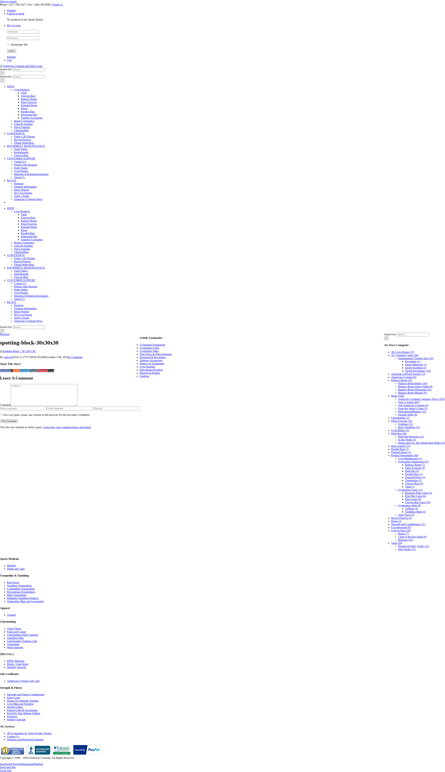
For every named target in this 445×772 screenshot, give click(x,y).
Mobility (11, 565)
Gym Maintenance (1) (410, 458)
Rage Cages (13, 697)
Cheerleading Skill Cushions (22, 634)
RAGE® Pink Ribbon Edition (23, 713)
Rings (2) (396, 521)
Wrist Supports (15, 647)
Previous (5, 334)
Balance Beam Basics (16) (412, 383)
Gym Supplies (147, 366)
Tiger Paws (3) (406, 514)
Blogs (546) (397, 395)
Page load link (8, 767)
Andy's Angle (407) (409, 402)
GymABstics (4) (400, 430)
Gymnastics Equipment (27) (413, 461)
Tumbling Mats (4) (415, 511)
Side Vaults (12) (407, 549)
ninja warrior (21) (400, 446)
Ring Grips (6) (413, 499)
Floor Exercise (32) (401, 420)
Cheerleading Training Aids (22, 641)
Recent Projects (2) (401, 518)
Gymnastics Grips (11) (410, 489)
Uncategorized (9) (401, 527)
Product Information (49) (404, 455)
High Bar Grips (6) (415, 496)
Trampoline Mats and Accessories (25, 601)
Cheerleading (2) (400, 417)
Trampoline (13, 644)
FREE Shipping (16, 660)
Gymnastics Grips (149, 347)
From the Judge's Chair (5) (412, 408)
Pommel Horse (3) (415, 477)
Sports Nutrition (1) (415, 367)
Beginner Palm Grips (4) (418, 492)
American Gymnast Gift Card (23, 680)
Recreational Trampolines (21, 591)
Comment (5, 404)
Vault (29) (396, 543)
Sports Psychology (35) (418, 370)
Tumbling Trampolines (19, 585)
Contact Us (13, 736)
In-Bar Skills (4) (407, 439)
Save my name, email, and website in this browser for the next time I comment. (46, 414)
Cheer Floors (14, 628)
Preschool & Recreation (153, 357)
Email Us (57, 4)
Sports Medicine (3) (416, 364)
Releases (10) (405, 539)
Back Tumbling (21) (409, 427)
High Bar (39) (399, 433)
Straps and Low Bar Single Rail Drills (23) (421, 442)
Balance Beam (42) (401, 380)
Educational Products (151, 369)
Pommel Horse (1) (401, 452)
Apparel (11, 614)
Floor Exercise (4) (415, 467)
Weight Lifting (15, 707)
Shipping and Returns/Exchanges (25, 739)
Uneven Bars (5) (414, 483)
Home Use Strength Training (23, 700)
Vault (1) (410, 486)
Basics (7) (403, 533)
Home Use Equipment (152, 363)
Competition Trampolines (21, 588)
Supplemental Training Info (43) (415, 358)
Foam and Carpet (16, 631)
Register (11, 56)
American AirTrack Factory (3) (408, 374)
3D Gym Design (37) (403, 352)
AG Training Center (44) (404, 355)
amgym (8, 357)
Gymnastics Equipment (152, 344)
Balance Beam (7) (415, 464)
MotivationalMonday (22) (412, 411)
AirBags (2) (411, 508)
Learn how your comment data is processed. (67, 427)
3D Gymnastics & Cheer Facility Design (29, 733)
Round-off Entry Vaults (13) (413, 546)
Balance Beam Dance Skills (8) (415, 386)
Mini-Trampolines (17, 595)
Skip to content (8, 1)
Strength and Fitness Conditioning (25, 694)
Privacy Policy (8, 760)
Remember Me (18, 44)
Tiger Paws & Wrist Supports (156, 354)
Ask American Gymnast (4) (413, 405)
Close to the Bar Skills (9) (412, 536)
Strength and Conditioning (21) (408, 524)
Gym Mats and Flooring (20, 703)
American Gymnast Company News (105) (421, 399)
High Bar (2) (412, 471)
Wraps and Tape (16, 568)
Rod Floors (13, 582)
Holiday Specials (16, 719)
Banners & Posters (150, 372)
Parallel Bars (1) (400, 449)
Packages (12, 716)
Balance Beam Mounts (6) (412, 392)
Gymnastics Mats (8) (409, 505)
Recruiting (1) (412, 361)
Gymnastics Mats (149, 351)
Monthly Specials (16, 667)
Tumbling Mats (15, 638)
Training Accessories (151, 360)
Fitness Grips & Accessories (22, 710)
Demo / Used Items (17, 664)
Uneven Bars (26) (401, 530)
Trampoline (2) (413, 480)
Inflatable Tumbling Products (23, 598)
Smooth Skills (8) (407, 414)
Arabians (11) (405, 424)
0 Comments (76, 357)
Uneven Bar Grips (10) (417, 502)
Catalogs (144, 376)
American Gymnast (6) (403, 377)
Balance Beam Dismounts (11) (415, 389)
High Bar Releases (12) (411, 436)
